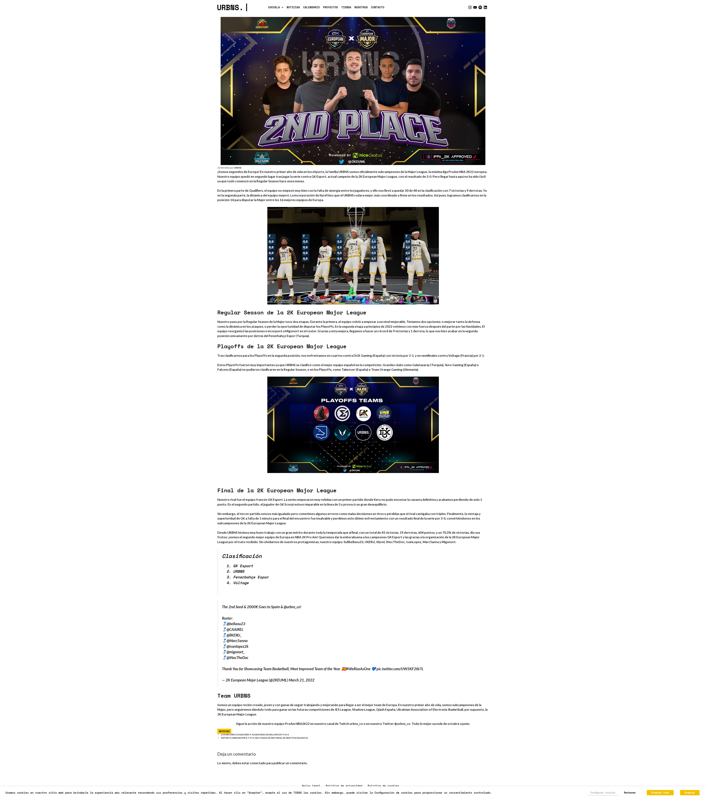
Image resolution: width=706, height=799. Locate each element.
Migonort (449, 542)
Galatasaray (421, 365)
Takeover (348, 369)
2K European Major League (236, 714)
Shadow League (363, 709)
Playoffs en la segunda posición (277, 355)
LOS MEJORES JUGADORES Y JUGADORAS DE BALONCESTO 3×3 (255, 734)
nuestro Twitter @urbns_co (390, 724)
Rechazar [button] (630, 792)
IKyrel (380, 542)
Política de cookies (383, 786)
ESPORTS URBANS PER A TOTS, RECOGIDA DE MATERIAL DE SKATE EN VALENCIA (264, 737)
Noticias (224, 731)
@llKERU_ (234, 635)
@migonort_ (236, 652)
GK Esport (275, 500)
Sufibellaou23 (353, 542)
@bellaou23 (236, 623)
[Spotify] (480, 7)
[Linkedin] (485, 7)
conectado (258, 763)
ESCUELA (274, 7)
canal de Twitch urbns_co (345, 724)
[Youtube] (475, 7)
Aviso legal (311, 786)
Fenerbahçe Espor (282, 336)
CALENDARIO (311, 7)
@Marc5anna (237, 640)
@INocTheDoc (237, 657)
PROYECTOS (330, 7)
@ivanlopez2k (237, 646)
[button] (276, 7)
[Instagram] (470, 7)
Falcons (223, 369)
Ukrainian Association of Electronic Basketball (430, 709)
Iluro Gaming (454, 365)
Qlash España (385, 709)
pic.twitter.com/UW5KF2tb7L (400, 669)
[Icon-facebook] (465, 7)
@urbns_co (292, 607)
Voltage (454, 355)
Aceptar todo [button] (660, 792)
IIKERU (370, 542)
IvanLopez (413, 542)
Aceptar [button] (690, 792)
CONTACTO (377, 7)
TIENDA (346, 7)
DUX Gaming (363, 355)
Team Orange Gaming (386, 369)
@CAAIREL (235, 629)
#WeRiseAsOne (358, 669)
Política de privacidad (344, 786)
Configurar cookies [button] (603, 792)
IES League (343, 709)
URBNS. (233, 7)
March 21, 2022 (301, 680)
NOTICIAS (293, 7)
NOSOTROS (361, 7)
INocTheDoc (395, 542)
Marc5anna (431, 542)
